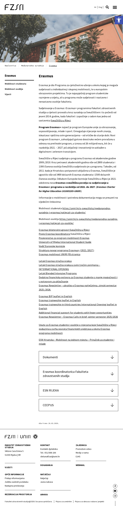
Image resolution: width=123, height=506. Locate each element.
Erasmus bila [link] (46, 229)
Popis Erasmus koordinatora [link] (54, 233)
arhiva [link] (44, 494)
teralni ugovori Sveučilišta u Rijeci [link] (71, 229)
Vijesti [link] (8, 94)
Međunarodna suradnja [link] (32, 65)
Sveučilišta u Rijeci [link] (61, 120)
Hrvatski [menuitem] (95, 7)
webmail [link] (80, 465)
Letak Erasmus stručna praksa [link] (55, 261)
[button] (107, 7)
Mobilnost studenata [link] (15, 83)
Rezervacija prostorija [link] (18, 494)
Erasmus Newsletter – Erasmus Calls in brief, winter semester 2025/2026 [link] (78, 316)
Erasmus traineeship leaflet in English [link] (60, 300)
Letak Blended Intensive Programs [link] (58, 273)
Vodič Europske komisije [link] (52, 246)
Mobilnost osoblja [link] (14, 89)
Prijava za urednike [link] (64, 501)
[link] (119, 20)
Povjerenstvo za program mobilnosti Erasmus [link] (64, 238)
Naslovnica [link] (10, 65)
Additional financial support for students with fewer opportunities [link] (75, 312)
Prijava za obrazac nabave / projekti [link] (89, 501)
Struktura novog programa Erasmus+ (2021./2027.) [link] (66, 250)
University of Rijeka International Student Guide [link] (65, 242)
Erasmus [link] (10, 75)
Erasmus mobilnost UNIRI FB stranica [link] (59, 254)
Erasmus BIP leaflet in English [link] (55, 296)
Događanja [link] (46, 465)
